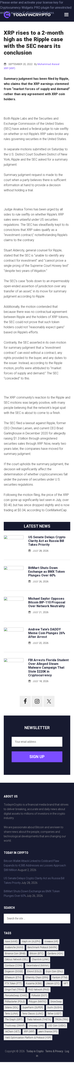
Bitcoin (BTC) (37, 953)
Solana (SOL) (11, 1007)
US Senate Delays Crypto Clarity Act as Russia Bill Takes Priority (47, 540)
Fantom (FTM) (59, 977)
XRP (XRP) (9, 68)
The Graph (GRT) (14, 1019)
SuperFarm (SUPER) (32, 1007)
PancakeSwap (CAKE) (16, 995)
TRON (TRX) (61, 1019)
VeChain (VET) (12, 1031)
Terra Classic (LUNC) (32, 1013)
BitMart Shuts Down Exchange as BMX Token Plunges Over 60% (46, 571)
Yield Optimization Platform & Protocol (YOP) (28, 1037)
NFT (66, 983)
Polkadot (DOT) (39, 995)
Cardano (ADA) (55, 953)
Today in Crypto (35, 1051)
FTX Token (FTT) (13, 983)
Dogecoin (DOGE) (14, 971)
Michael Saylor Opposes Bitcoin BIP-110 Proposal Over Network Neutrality (46, 602)
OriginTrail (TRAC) (14, 989)
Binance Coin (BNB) (15, 953)
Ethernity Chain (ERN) (36, 977)
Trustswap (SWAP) (15, 1025)
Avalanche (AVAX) (14, 947)
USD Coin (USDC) (57, 1025)
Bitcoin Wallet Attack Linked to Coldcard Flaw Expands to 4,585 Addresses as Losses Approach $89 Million (35, 865)
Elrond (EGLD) (34, 971)
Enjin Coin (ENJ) (54, 971)
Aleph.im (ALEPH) (31, 941)
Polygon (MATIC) (37, 1001)
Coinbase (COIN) (13, 965)
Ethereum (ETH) (13, 977)
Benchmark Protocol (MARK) (42, 947)
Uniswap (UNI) (36, 1025)
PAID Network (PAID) (38, 989)
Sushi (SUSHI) (54, 1007)
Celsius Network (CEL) (16, 959)
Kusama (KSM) (34, 983)
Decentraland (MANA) (37, 965)
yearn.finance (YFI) (47, 1031)
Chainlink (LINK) (40, 959)
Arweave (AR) (51, 941)
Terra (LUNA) (11, 1013)
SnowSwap (56, 1001)
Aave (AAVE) (11, 941)
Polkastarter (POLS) (15, 1001)
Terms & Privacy (54, 1051)
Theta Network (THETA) (39, 1019)
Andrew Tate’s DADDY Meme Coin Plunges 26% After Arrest (46, 633)
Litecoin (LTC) (53, 983)
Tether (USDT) (54, 1013)
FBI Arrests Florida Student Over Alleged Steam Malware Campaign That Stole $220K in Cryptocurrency (48, 667)
